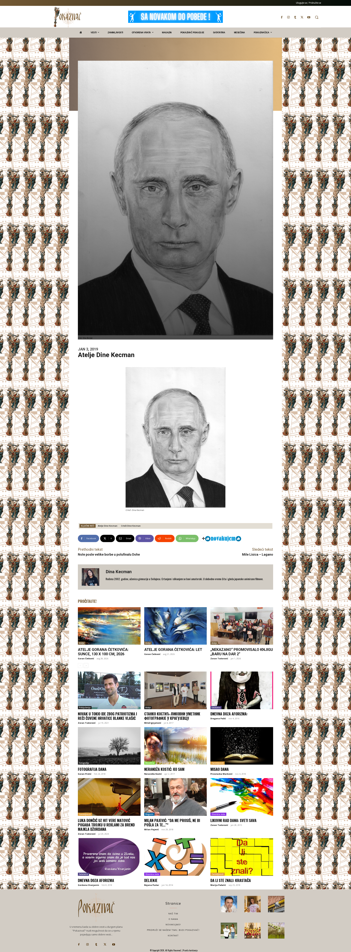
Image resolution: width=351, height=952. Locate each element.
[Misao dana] (241, 746)
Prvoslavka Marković (221, 773)
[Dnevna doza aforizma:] (241, 690)
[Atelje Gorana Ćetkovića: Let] (175, 626)
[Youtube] (308, 17)
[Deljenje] (175, 857)
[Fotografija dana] (109, 746)
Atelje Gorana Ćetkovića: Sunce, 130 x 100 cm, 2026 (103, 651)
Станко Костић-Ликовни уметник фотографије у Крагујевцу (172, 716)
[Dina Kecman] (92, 577)
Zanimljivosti (218, 763)
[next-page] (86, 665)
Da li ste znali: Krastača (230, 880)
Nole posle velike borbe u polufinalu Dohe (109, 554)
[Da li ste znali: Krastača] (241, 857)
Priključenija (84, 707)
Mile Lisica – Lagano (257, 554)
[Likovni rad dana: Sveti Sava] (241, 797)
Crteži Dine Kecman (131, 525)
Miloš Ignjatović (152, 722)
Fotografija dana (92, 769)
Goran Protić (84, 773)
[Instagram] (288, 17)
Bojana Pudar (151, 885)
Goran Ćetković (86, 658)
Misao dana (219, 769)
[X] (302, 17)
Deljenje (150, 880)
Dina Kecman (119, 571)
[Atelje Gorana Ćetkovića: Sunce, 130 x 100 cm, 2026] (109, 626)
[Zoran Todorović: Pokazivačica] (276, 904)
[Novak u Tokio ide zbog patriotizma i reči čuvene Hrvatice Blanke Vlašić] (109, 690)
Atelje (81, 643)
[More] (203, 538)
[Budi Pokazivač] (229, 930)
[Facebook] (281, 17)
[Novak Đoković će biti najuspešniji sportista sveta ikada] (229, 904)
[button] (316, 17)
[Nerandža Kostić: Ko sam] (175, 746)
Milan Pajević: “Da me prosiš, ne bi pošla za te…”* (172, 822)
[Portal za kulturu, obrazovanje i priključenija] (67, 17)
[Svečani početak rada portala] (252, 930)
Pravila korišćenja (190, 950)
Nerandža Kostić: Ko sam (164, 769)
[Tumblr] (295, 17)
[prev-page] (80, 665)
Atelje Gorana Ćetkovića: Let (173, 649)
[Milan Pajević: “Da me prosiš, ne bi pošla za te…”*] (175, 797)
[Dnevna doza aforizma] (109, 857)
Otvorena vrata (218, 814)
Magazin (149, 814)
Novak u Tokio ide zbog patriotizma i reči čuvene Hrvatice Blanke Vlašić (107, 716)
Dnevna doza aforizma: (229, 714)
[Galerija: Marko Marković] (276, 930)
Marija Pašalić (218, 885)
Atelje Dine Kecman (107, 525)
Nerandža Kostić (153, 773)
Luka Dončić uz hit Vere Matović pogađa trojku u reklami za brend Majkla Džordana (106, 825)
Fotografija (84, 763)
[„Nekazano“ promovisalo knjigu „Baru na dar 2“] (241, 626)
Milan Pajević (151, 829)
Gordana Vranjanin (88, 885)
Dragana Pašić (218, 718)
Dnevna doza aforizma (96, 880)
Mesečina (149, 763)
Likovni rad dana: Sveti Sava (233, 820)
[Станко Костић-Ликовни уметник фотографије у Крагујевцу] (175, 690)
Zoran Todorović (219, 658)
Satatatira (216, 707)
